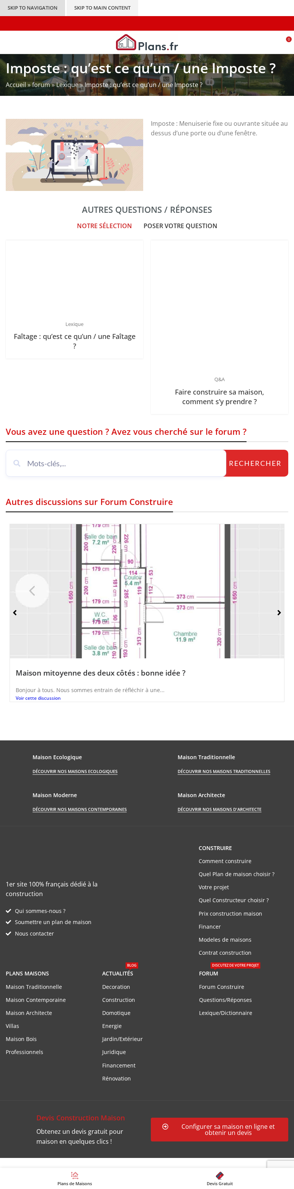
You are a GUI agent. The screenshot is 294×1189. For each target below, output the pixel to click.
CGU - (112, 1162)
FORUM (229, 972)
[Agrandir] (136, 247)
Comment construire (225, 861)
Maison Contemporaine (36, 999)
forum (41, 85)
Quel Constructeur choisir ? (234, 900)
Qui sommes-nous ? (40, 910)
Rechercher (255, 463)
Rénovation (116, 1078)
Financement (119, 1065)
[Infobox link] (74, 1129)
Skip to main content (102, 7)
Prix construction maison (230, 913)
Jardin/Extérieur (122, 1039)
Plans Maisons (27, 973)
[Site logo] (147, 41)
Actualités (119, 972)
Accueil (16, 85)
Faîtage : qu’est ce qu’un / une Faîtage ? (75, 341)
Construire (215, 848)
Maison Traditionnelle (34, 986)
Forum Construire (221, 986)
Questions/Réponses (225, 999)
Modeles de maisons (225, 939)
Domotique (116, 1012)
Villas (12, 1025)
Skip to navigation (32, 7)
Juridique (114, 1052)
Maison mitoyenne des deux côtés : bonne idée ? (101, 673)
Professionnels (24, 1052)
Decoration (116, 986)
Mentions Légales (146, 1162)
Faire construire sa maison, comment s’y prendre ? (219, 396)
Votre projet (214, 887)
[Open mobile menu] (9, 42)
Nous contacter (34, 933)
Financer (210, 926)
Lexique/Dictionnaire (225, 1012)
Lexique (67, 85)
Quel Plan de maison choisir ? (236, 874)
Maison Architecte (29, 1012)
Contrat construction (225, 952)
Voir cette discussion (38, 698)
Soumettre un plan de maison (53, 922)
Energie (112, 1025)
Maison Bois (21, 1039)
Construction (118, 999)
